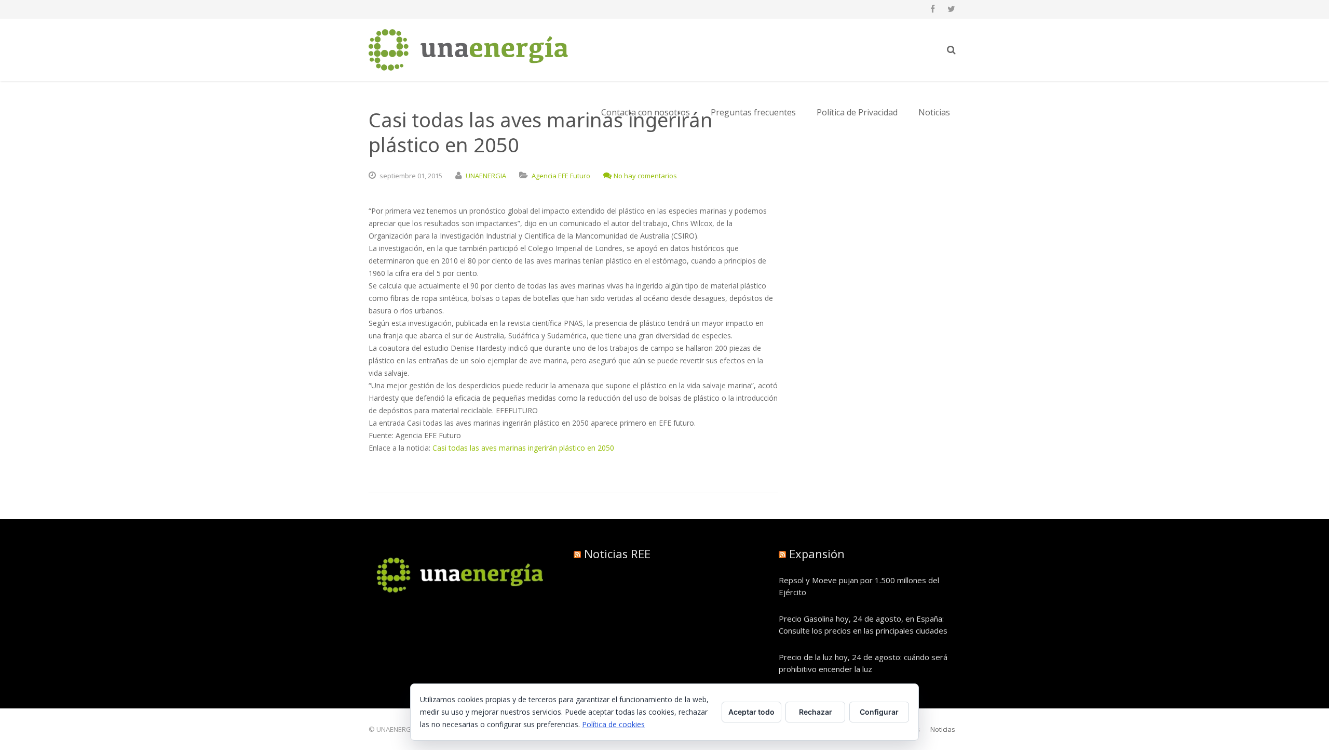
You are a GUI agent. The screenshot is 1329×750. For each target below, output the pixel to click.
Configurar (879, 711)
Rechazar (815, 711)
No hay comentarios (645, 175)
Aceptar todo (751, 711)
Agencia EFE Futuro (561, 175)
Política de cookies (613, 724)
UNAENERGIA (486, 175)
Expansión (817, 553)
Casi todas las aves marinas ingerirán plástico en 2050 (523, 448)
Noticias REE (617, 553)
